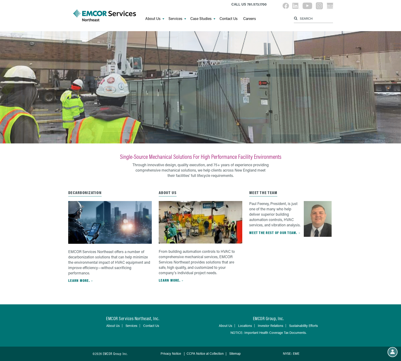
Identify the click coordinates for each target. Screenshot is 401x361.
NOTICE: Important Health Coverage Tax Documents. (268, 332)
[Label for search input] (313, 18)
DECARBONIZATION (85, 192)
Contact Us (229, 18)
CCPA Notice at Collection (205, 353)
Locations (245, 325)
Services (175, 18)
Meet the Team (263, 192)
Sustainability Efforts (303, 325)
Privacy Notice (171, 353)
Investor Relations (270, 325)
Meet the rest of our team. (273, 232)
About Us (153, 18)
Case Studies (201, 18)
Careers (249, 18)
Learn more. (79, 280)
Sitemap (235, 353)
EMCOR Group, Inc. (268, 318)
